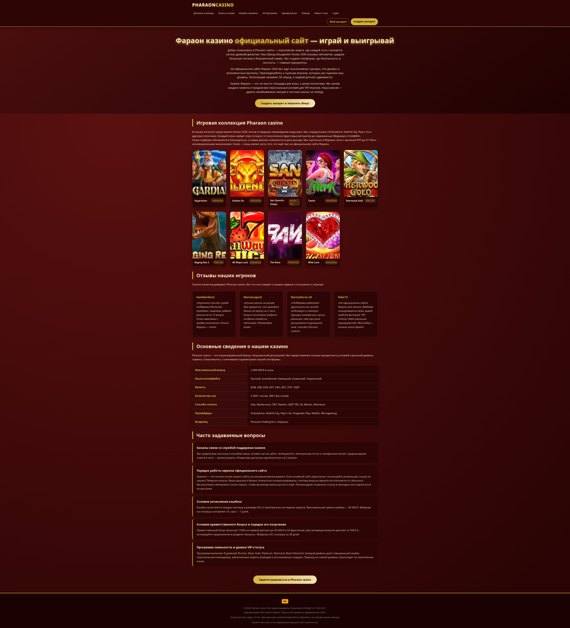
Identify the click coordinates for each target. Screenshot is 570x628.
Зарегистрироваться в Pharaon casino (285, 579)
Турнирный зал (289, 13)
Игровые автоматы (248, 13)
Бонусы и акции (226, 13)
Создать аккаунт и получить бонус (285, 103)
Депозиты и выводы (204, 13)
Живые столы (321, 13)
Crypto (335, 13)
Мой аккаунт (338, 21)
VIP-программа (269, 13)
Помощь (305, 13)
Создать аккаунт (364, 21)
